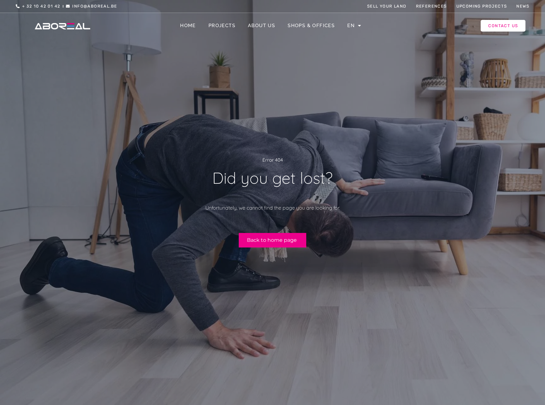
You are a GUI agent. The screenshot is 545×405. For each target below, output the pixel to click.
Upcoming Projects (481, 6)
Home (188, 25)
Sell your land (387, 6)
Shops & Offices (311, 25)
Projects (221, 25)
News (522, 6)
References (431, 6)
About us (261, 25)
